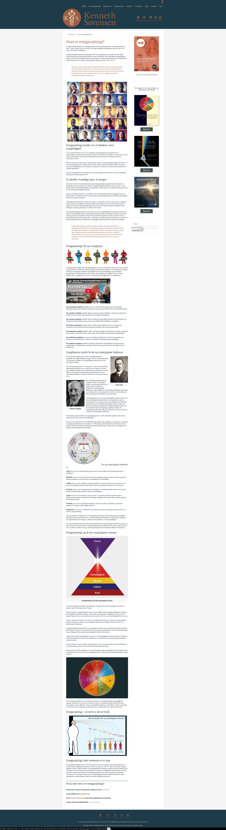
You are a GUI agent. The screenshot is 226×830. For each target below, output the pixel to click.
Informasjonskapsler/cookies (135, 825)
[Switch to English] (162, 3)
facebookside (110, 60)
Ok (109, 829)
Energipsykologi (84, 794)
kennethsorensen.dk (142, 822)
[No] (111, 829)
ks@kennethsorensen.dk (127, 822)
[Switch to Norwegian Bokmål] (162, 1)
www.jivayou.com (94, 802)
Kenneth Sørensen (89, 18)
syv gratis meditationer (77, 798)
